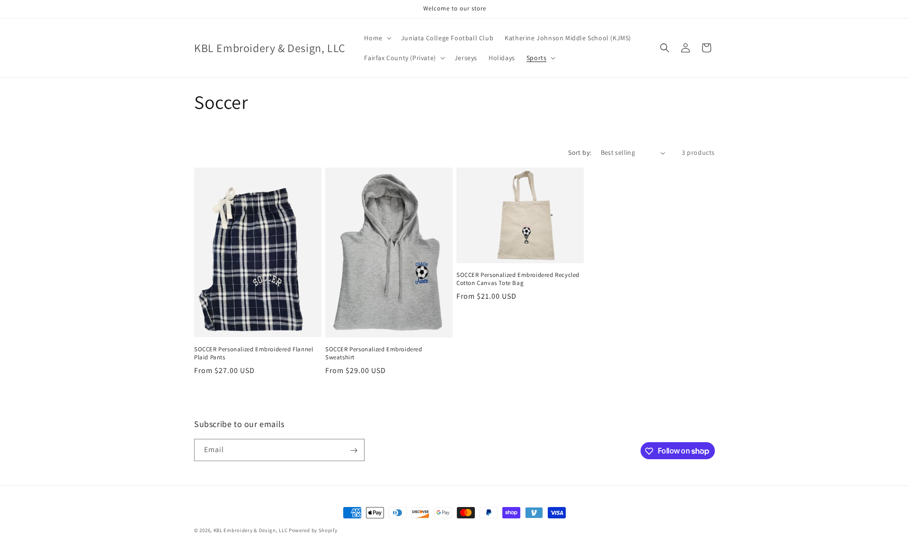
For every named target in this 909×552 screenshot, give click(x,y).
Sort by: (579, 152)
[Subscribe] (353, 450)
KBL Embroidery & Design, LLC (251, 530)
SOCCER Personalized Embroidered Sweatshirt (373, 353)
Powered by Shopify (313, 530)
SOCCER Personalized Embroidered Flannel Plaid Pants (253, 353)
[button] (376, 38)
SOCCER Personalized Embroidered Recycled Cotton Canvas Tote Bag (517, 279)
